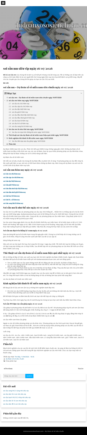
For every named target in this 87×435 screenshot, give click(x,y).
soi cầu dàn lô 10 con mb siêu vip (15, 401)
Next (80, 368)
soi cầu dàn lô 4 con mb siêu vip (14, 394)
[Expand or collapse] (81, 93)
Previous (9, 368)
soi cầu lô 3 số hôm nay (11, 200)
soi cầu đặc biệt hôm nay (12, 181)
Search (29, 376)
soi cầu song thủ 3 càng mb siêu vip (16, 391)
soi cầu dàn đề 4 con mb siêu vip (15, 404)
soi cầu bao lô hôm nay (11, 196)
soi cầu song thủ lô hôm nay (13, 203)
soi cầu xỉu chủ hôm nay (12, 174)
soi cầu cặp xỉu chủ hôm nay (13, 177)
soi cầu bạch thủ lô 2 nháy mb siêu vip (17, 397)
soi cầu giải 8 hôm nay (11, 185)
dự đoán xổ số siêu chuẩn (15, 359)
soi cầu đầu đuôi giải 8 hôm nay (14, 192)
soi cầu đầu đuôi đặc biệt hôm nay (15, 188)
